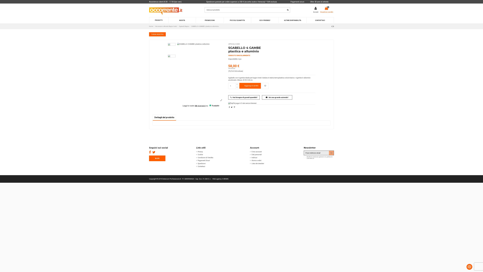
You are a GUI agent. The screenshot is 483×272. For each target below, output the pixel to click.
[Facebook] (150, 152)
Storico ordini (256, 160)
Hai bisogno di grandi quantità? (245, 97)
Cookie (200, 155)
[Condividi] (229, 107)
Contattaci (201, 166)
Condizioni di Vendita (205, 158)
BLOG (157, 158)
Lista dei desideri (258, 163)
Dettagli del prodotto (164, 117)
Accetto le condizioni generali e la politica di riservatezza (319, 157)
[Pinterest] (234, 107)
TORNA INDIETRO (157, 34)
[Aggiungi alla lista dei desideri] (265, 86)
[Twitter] (153, 152)
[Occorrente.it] (165, 10)
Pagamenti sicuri (297, 2)
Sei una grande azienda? (278, 97)
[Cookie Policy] (469, 267)
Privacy (200, 152)
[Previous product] (332, 26)
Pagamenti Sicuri (204, 160)
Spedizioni (202, 163)
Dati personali (257, 155)
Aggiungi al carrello (251, 86)
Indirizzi (254, 158)
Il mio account (257, 152)
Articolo (232, 44)
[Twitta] (231, 107)
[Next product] (333, 26)
